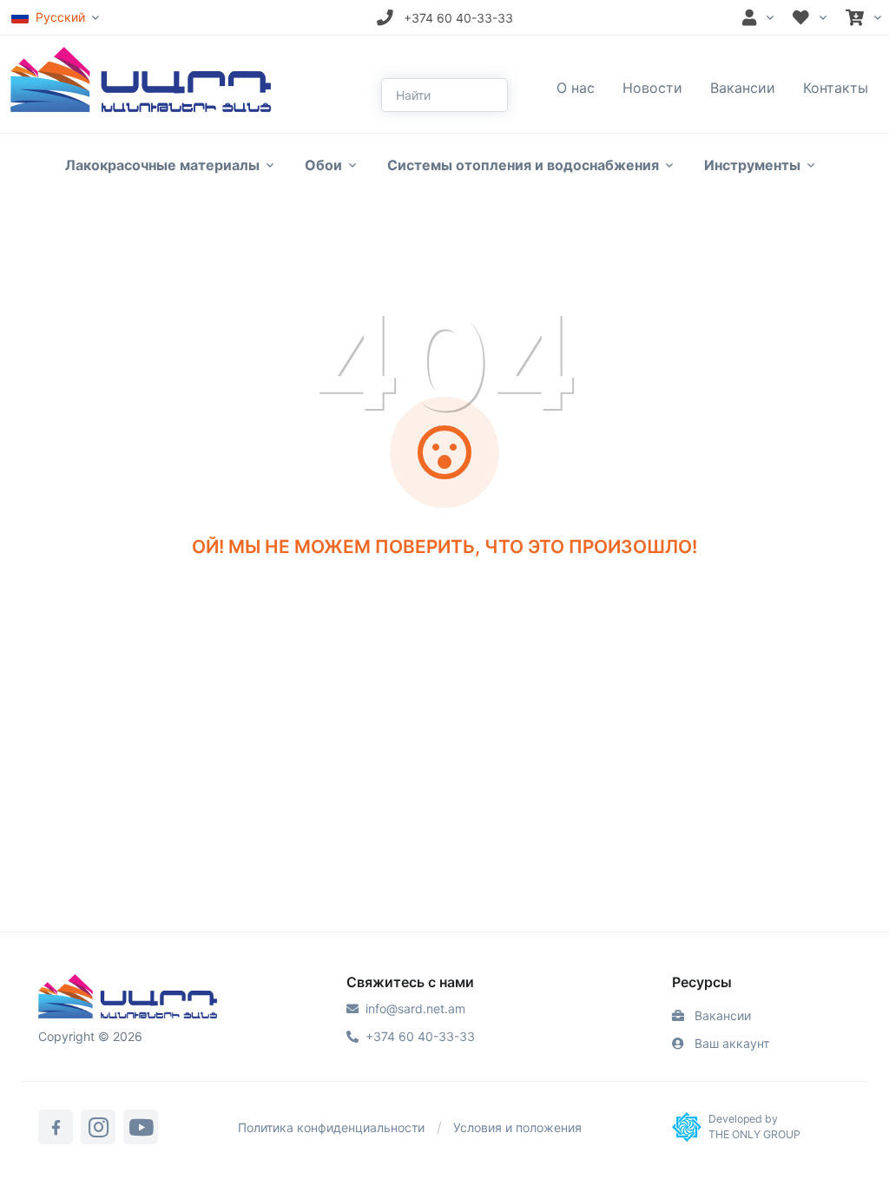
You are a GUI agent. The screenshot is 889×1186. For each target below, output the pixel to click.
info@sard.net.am (415, 1008)
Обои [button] (323, 165)
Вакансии (742, 87)
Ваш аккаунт (730, 1043)
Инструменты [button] (752, 165)
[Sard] (127, 998)
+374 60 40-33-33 (420, 1036)
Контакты (835, 87)
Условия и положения (517, 1127)
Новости (652, 87)
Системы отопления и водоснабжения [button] (523, 165)
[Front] (140, 78)
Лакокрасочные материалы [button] (162, 165)
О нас (575, 87)
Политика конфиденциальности (331, 1127)
